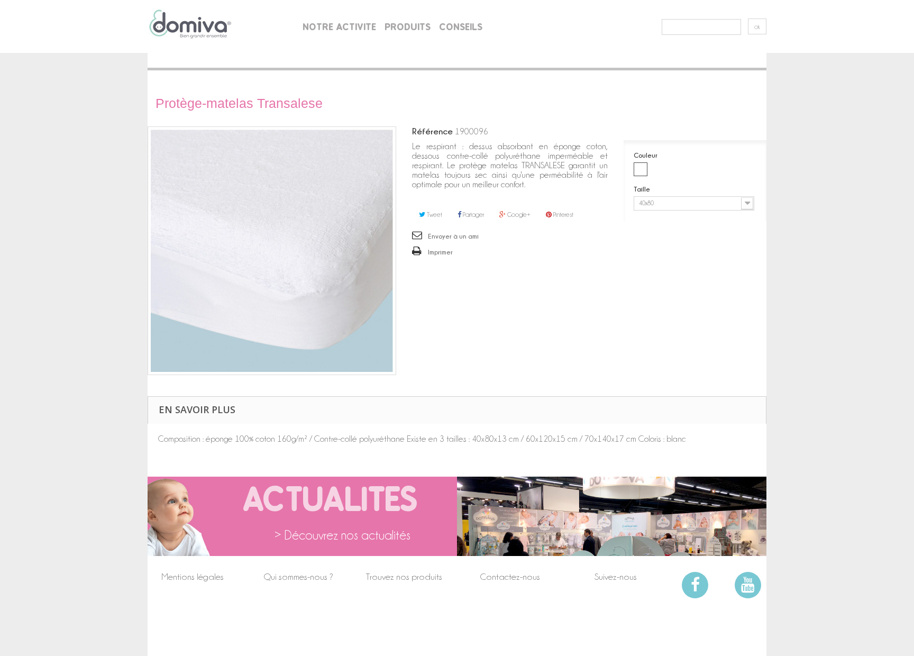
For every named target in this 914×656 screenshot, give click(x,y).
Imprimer (440, 252)
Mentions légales (192, 576)
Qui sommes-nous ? (298, 576)
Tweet (433, 214)
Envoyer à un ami (453, 236)
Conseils (460, 26)
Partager (472, 214)
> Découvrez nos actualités (342, 535)
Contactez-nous (510, 576)
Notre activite (339, 26)
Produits (408, 26)
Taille (643, 189)
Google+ (518, 214)
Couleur (646, 155)
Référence (432, 131)
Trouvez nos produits (404, 576)
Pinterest (562, 214)
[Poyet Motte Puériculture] (190, 24)
